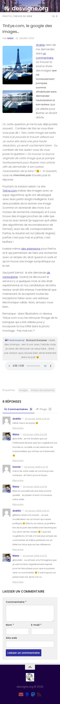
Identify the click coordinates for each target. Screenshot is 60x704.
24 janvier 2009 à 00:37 (37, 510)
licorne (16, 466)
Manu (10, 38)
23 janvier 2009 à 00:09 (37, 418)
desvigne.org (30, 8)
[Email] (21, 694)
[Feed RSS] (39, 694)
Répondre (18, 428)
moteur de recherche (42, 390)
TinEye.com (9, 191)
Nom (10, 625)
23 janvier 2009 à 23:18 (35, 486)
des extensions (30, 249)
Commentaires (20, 409)
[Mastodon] (33, 694)
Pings (45, 409)
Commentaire (16, 602)
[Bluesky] (27, 694)
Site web (11, 638)
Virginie (40, 45)
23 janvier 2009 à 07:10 (36, 466)
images (23, 390)
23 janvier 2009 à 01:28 (35, 434)
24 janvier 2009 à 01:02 (35, 555)
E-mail (36, 625)
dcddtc (16, 418)
